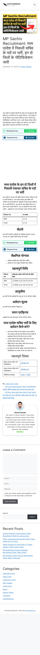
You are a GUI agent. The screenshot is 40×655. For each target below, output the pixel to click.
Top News (6, 596)
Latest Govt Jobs (11, 384)
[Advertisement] (20, 91)
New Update (7, 583)
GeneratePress (31, 610)
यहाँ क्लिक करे (25, 363)
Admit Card (7, 577)
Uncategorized (8, 599)
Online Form (7, 586)
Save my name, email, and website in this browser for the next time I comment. (20, 494)
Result (5, 589)
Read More (20, 431)
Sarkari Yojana (8, 592)
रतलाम (23, 375)
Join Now (31, 131)
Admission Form (9, 574)
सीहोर (28, 375)
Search (5, 513)
